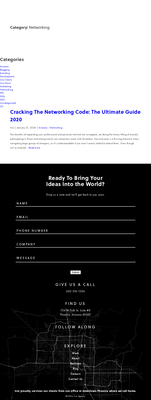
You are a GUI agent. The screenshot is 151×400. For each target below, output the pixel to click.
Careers (76, 374)
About (75, 358)
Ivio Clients (6, 79)
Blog (75, 369)
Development (7, 76)
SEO (2, 99)
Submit (75, 272)
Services (75, 363)
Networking (6, 89)
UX (1, 106)
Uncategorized (8, 103)
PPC (2, 93)
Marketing (5, 86)
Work (75, 353)
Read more (34, 147)
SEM (2, 96)
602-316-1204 (75, 291)
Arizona (4, 66)
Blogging (5, 69)
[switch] (141, 6)
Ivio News (5, 83)
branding (5, 73)
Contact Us (75, 379)
